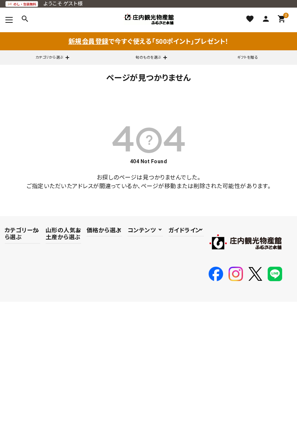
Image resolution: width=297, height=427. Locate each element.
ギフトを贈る (247, 57)
